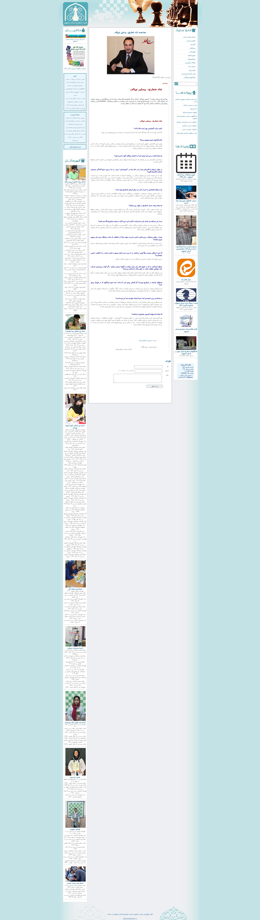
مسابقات (192, 48)
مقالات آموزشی (190, 63)
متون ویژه (192, 70)
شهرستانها (191, 55)
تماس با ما (191, 66)
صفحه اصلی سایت (189, 37)
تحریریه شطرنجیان (145, 340)
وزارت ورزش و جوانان (190, 105)
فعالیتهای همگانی (189, 77)
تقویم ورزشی (190, 41)
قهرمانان (192, 52)
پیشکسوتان (191, 59)
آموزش (193, 44)
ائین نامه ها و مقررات (188, 74)
